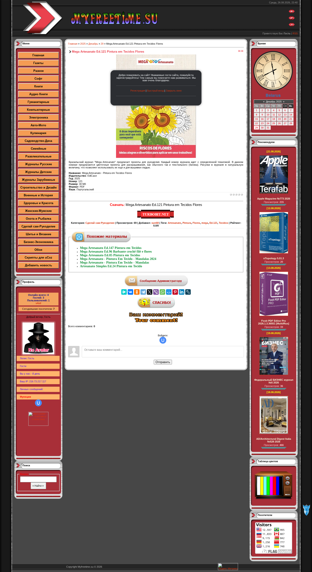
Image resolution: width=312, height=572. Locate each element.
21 (290, 119)
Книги (38, 86)
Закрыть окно (174, 90)
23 (262, 123)
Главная (38, 55)
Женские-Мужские (38, 211)
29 (102, 43)
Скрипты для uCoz (38, 257)
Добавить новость (38, 265)
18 (273, 119)
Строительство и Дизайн (38, 187)
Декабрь (93, 43)
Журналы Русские (38, 164)
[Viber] (156, 292)
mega (204, 222)
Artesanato (174, 222)
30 (262, 127)
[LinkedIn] (181, 292)
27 (285, 123)
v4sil (38, 303)
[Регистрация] (291, 19)
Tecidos (223, 222)
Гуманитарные (38, 102)
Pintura (186, 222)
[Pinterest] (175, 292)
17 (268, 119)
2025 (83, 43)
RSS (295, 33)
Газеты (38, 63)
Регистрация (137, 90)
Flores (196, 222)
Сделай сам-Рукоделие (38, 226)
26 (279, 123)
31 (268, 127)
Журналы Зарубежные (38, 179)
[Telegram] (143, 292)
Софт (38, 78)
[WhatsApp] (162, 292)
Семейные (38, 148)
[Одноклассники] (137, 292)
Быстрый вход (155, 90)
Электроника (38, 117)
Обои (38, 249)
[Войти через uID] (38, 402)
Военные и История (38, 195)
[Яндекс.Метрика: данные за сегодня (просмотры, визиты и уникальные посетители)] (228, 566)
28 (290, 123)
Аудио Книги (38, 94)
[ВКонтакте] (130, 292)
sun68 (155, 222)
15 (256, 119)
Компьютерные (38, 109)
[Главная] (291, 12)
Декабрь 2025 (274, 101)
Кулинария (38, 133)
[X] (149, 292)
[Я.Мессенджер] (124, 292)
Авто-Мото (38, 125)
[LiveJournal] (188, 292)
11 (273, 114)
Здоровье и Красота (38, 203)
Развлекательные (38, 156)
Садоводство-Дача (38, 141)
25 (273, 123)
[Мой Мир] (169, 292)
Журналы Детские (38, 172)
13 (285, 114)
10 (268, 114)
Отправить (163, 362)
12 (279, 114)
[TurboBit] (156, 217)
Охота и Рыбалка (38, 218)
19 (279, 119)
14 (290, 114)
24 (268, 123)
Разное (38, 71)
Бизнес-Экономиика (38, 242)
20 (285, 119)
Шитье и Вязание (38, 234)
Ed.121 (213, 222)
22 (256, 123)
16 (262, 119)
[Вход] (291, 25)
